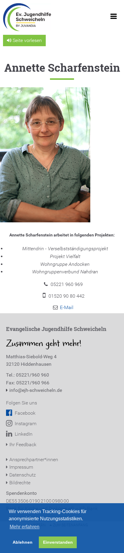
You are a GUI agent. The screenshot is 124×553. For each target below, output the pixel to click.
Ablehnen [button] (23, 542)
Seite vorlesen (26, 40)
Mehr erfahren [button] (24, 526)
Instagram (25, 423)
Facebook (25, 413)
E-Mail (66, 307)
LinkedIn (23, 434)
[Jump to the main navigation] (113, 18)
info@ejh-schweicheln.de (35, 390)
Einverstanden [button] (58, 542)
